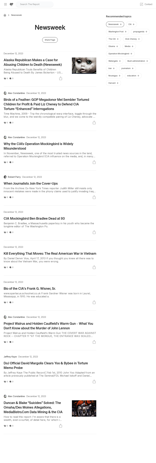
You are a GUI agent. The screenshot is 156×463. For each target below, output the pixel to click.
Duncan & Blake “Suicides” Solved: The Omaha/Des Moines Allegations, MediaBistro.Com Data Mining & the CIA (33, 407)
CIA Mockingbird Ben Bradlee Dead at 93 (34, 218)
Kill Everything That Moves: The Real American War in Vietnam (50, 253)
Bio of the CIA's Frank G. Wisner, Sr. (30, 288)
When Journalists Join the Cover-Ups (31, 183)
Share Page (50, 40)
